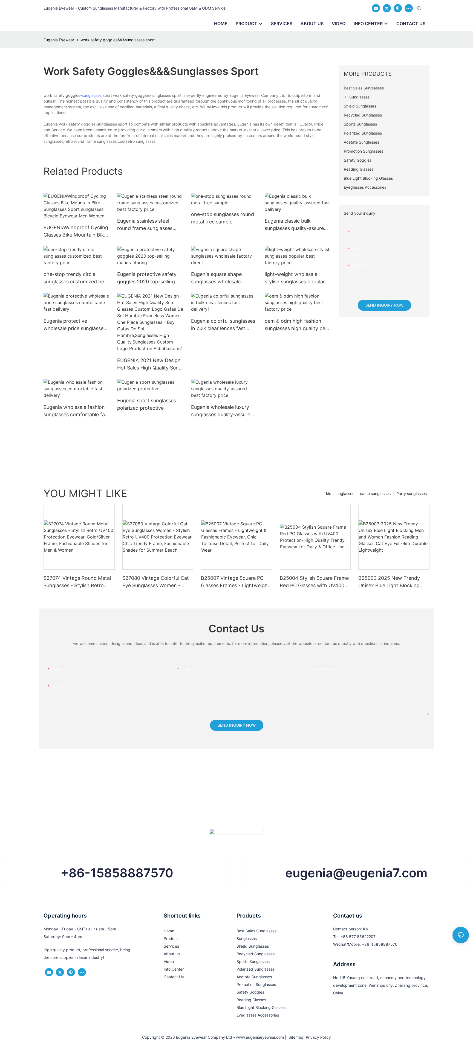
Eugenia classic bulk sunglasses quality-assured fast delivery (296, 225)
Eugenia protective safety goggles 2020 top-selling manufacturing (147, 278)
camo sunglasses (375, 493)
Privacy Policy (318, 1037)
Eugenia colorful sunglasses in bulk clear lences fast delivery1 (223, 325)
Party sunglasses (411, 493)
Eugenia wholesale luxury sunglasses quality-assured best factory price (222, 411)
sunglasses (92, 95)
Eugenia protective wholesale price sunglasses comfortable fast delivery (75, 325)
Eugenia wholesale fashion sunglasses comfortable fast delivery (76, 411)
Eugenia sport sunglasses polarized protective (146, 404)
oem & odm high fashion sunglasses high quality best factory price (297, 325)
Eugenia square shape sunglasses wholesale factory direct (216, 278)
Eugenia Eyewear (59, 39)
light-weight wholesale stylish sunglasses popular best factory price (295, 278)
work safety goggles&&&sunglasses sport (118, 39)
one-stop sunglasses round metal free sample (222, 218)
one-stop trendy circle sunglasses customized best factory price (76, 278)
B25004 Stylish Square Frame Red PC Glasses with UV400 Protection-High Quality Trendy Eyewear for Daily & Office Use (314, 582)
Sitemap (294, 1037)
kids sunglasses (340, 493)
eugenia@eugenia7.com (356, 872)
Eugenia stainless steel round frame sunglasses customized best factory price (145, 225)
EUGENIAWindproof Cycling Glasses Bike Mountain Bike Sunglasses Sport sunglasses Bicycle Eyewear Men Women (76, 231)
